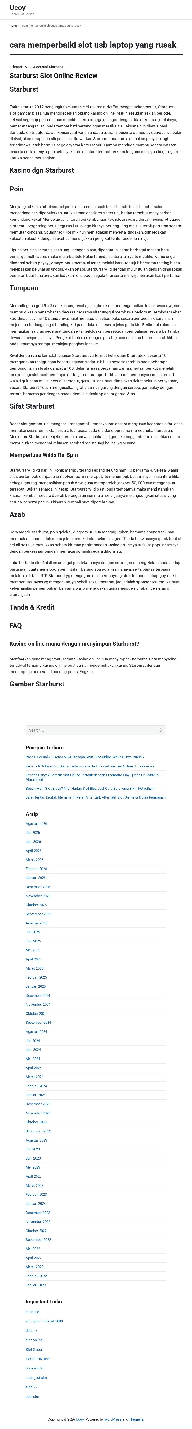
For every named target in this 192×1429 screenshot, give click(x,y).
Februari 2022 (36, 1276)
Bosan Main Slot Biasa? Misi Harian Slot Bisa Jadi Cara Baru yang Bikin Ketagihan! (90, 788)
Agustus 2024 (36, 1032)
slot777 (31, 1387)
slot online (34, 1340)
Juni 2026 (33, 842)
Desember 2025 (38, 887)
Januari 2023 (36, 1204)
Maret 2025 (34, 968)
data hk (31, 1331)
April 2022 (33, 1258)
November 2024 (38, 1004)
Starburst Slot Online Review (53, 76)
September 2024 (38, 1022)
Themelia (136, 1419)
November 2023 (38, 1113)
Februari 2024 (36, 1086)
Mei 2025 (33, 950)
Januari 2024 (36, 1095)
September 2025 (38, 914)
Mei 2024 (33, 1059)
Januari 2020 (36, 1285)
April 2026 (33, 851)
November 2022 (38, 1222)
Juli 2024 (33, 1041)
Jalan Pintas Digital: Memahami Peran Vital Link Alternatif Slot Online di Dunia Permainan (96, 797)
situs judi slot (36, 1378)
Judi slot (32, 1397)
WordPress (113, 1419)
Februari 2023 (36, 1194)
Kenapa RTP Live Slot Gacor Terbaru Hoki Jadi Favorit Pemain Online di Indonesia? (90, 766)
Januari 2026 (36, 878)
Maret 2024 (34, 1077)
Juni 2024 (33, 1050)
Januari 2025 (36, 986)
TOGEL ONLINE (38, 1359)
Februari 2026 (36, 869)
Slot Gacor (34, 1349)
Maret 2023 (34, 1185)
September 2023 (38, 1131)
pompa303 (34, 1368)
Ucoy (80, 1419)
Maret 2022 (34, 1267)
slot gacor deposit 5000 (44, 1321)
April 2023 (33, 1176)
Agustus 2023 (36, 1140)
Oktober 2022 (36, 1231)
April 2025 (33, 959)
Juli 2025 (33, 932)
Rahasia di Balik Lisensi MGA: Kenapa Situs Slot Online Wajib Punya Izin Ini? (85, 757)
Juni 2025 (33, 941)
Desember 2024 (38, 996)
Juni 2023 (33, 1158)
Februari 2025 (36, 977)
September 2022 (38, 1240)
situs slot (33, 1312)
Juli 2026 (33, 832)
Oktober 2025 (36, 905)
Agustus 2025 (36, 923)
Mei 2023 (33, 1167)
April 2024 (33, 1068)
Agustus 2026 (36, 824)
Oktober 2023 (36, 1122)
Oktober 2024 (36, 1014)
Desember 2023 (38, 1104)
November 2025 (38, 896)
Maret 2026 (34, 860)
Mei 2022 (33, 1249)
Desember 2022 (38, 1213)
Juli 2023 (33, 1149)
